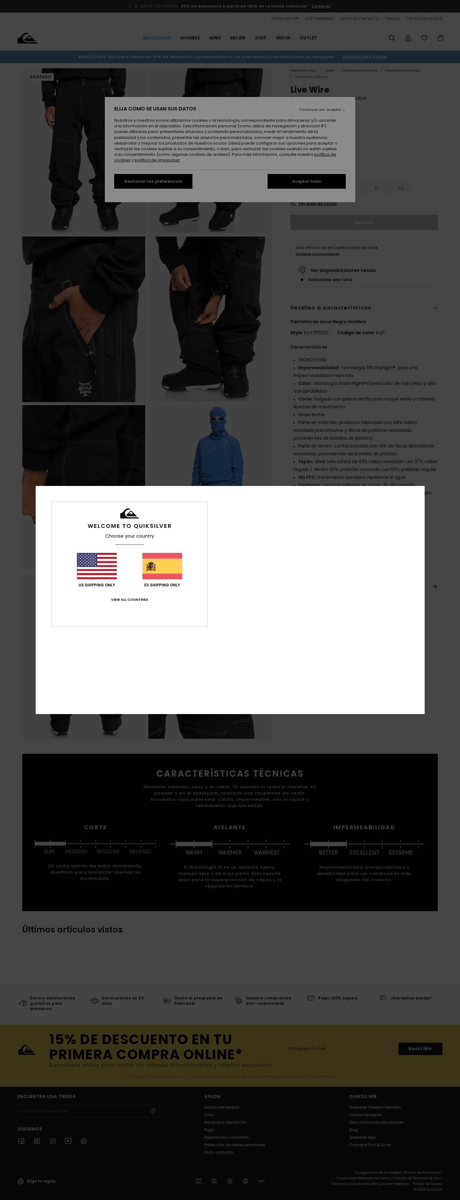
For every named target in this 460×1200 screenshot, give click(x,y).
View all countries (129, 599)
